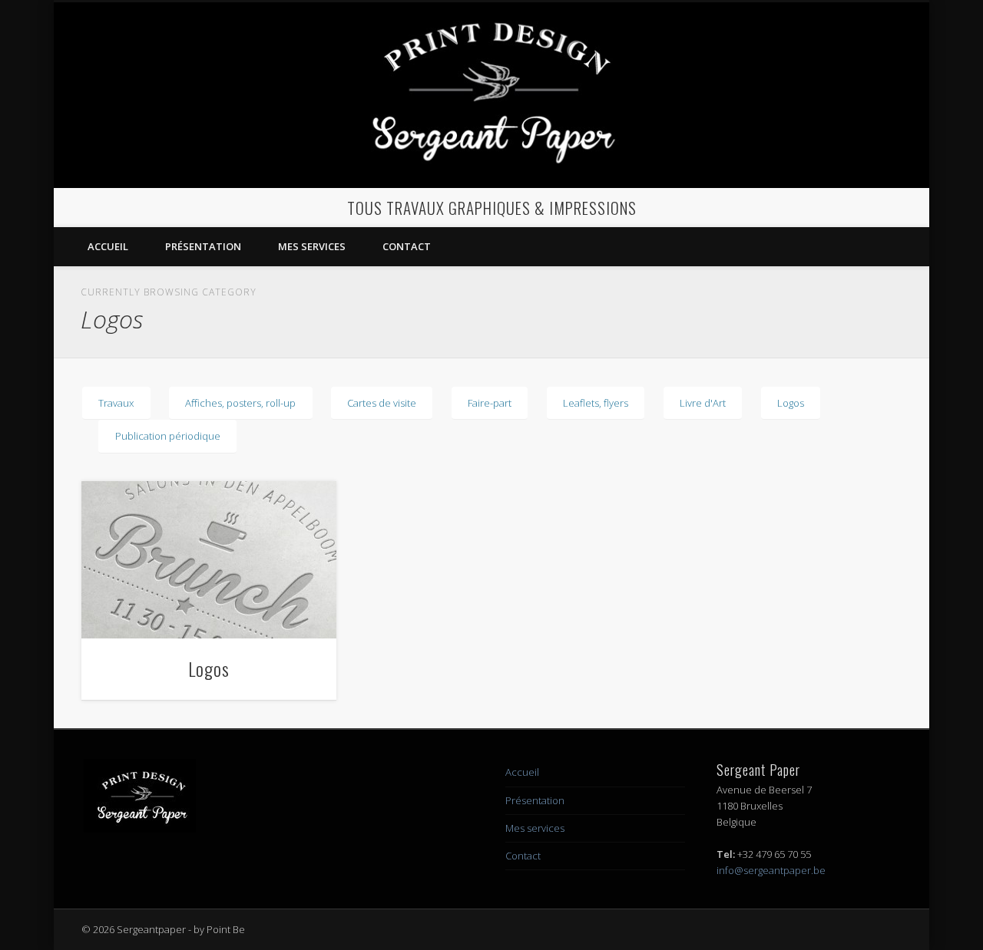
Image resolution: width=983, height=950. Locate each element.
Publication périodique (167, 436)
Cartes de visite (381, 403)
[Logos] (208, 559)
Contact (406, 246)
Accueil (108, 246)
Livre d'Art (703, 403)
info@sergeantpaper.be (771, 870)
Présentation (203, 246)
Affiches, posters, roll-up (240, 403)
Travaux (116, 403)
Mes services (312, 246)
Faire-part (489, 403)
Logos (790, 403)
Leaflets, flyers (595, 403)
